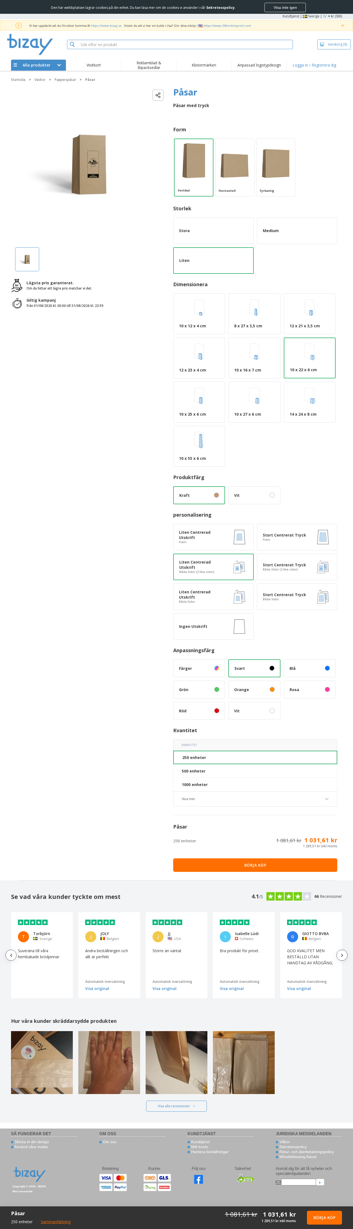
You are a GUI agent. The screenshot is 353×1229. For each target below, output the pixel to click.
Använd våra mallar (31, 1147)
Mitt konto (199, 1147)
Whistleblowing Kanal (297, 1156)
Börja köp (255, 865)
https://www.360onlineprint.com (227, 25)
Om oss (109, 1142)
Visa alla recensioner (174, 1106)
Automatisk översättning (105, 981)
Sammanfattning (56, 1221)
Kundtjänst (291, 16)
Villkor (284, 1142)
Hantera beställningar (209, 1152)
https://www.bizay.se (106, 25)
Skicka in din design (31, 1142)
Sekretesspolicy (292, 1147)
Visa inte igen (285, 7)
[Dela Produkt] (158, 95)
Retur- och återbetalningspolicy (306, 1152)
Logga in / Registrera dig (314, 65)
